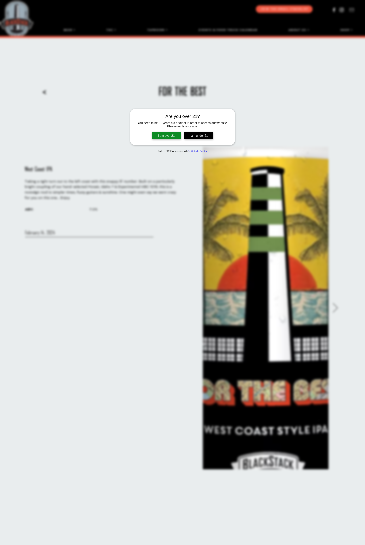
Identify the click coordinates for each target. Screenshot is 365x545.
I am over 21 (166, 135)
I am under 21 (199, 135)
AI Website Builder (197, 151)
